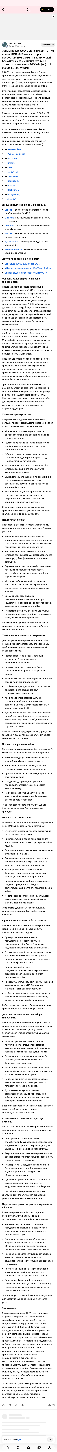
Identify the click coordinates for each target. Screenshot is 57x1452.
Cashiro (11, 167)
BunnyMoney (13, 194)
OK (50, 1440)
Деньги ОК (12, 172)
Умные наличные (16, 154)
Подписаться (48, 45)
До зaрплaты (11, 241)
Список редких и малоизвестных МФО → (26, 272)
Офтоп (11, 46)
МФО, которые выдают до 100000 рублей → (28, 268)
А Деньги (12, 199)
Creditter (11, 163)
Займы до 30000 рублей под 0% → (23, 263)
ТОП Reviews (15, 43)
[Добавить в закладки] (10, 1405)
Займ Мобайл (14, 149)
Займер (8, 209)
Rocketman (13, 190)
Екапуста (9, 217)
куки (19, 1440)
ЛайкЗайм (12, 176)
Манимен (9, 233)
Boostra (11, 185)
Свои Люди (13, 181)
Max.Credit (12, 158)
